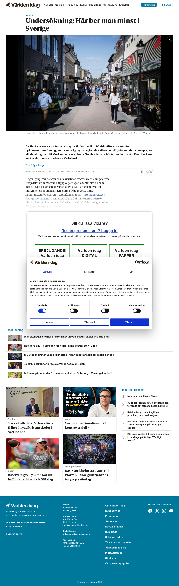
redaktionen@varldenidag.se (76, 534)
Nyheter (48, 4)
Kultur (83, 4)
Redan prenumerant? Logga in (89, 230)
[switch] (74, 311)
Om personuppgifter (117, 563)
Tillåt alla (129, 322)
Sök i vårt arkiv (114, 537)
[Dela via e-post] (151, 172)
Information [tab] (89, 272)
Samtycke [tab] (47, 272)
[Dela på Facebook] (142, 172)
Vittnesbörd (110, 4)
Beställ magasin (114, 526)
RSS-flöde (111, 532)
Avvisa (49, 322)
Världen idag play (115, 547)
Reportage (95, 4)
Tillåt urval (89, 322)
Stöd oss (110, 558)
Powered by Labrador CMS (89, 582)
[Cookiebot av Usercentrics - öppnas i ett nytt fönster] (137, 262)
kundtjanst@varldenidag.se (75, 525)
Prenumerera (113, 516)
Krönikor (124, 4)
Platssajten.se (114, 553)
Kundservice (112, 511)
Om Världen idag (115, 505)
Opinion (59, 4)
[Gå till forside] (23, 5)
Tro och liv (72, 4)
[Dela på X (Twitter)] (147, 172)
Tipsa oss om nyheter (118, 542)
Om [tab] (131, 272)
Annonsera (112, 521)
